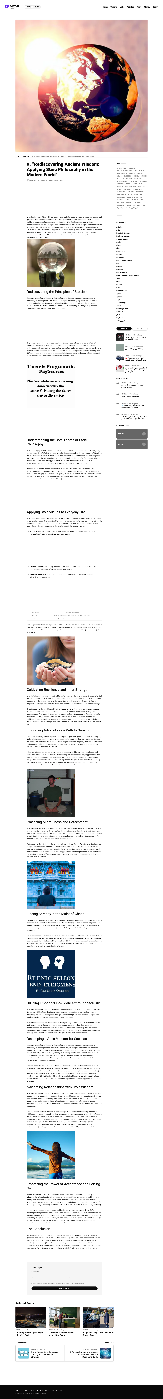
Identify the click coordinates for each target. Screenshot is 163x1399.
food (128, 184)
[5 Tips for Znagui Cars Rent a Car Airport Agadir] (98, 1317)
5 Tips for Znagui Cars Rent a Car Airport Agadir (98, 1334)
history (142, 187)
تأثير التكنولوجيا (134, 208)
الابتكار (144, 205)
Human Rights (121, 272)
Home (17, 156)
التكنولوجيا (119, 318)
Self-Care (138, 195)
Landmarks (138, 189)
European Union (123, 181)
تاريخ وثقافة (120, 321)
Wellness (119, 311)
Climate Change (122, 239)
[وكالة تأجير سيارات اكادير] (120, 347)
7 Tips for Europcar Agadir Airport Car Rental (61, 1334)
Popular (124, 329)
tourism (121, 203)
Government (137, 184)
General (25, 156)
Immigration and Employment (127, 275)
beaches (140, 173)
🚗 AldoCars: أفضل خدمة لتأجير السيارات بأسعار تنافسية (135, 359)
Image (120, 189)
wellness (138, 203)
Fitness (121, 184)
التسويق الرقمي (122, 208)
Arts (118, 230)
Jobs (118, 278)
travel (129, 203)
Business (127, 176)
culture (121, 179)
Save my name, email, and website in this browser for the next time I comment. (59, 1283)
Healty (118, 263)
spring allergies (132, 200)
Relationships (121, 290)
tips (141, 200)
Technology (121, 302)
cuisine (143, 176)
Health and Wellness (124, 260)
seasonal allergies (125, 195)
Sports (119, 296)
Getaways (120, 257)
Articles (119, 227)
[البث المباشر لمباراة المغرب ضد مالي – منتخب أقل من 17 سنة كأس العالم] (120, 368)
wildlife (121, 205)
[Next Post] (105, 1353)
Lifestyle (121, 192)
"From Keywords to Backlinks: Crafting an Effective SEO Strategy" (44, 1355)
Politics (131, 192)
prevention (140, 192)
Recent (140, 329)
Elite (118, 248)
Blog (120, 176)
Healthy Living (131, 187)
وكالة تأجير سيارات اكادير (134, 348)
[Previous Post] (23, 1353)
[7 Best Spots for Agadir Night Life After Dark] (30, 1317)
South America (132, 197)
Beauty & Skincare (123, 233)
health (120, 187)
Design (129, 179)
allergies (132, 168)
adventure (122, 168)
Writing (137, 205)
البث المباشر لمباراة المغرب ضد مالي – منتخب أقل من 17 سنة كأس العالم (136, 370)
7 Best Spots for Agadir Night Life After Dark (29, 1334)
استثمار (118, 314)
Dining (118, 245)
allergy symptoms (125, 171)
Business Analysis (123, 236)
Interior (128, 189)
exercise (135, 181)
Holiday (119, 266)
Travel (118, 305)
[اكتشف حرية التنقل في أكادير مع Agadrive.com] (120, 337)
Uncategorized (122, 308)
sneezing (121, 197)
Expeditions (120, 251)
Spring (120, 200)
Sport (118, 293)
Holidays (119, 269)
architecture (139, 171)
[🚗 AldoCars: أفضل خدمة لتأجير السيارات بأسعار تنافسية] (120, 358)
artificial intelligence (126, 173)
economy (137, 179)
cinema (136, 176)
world (129, 205)
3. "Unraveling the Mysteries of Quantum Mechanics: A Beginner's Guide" (84, 1355)
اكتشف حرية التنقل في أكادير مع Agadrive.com (135, 338)
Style (118, 299)
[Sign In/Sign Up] (155, 22)
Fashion (144, 181)
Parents (119, 287)
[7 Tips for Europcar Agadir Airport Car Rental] (64, 1317)
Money (119, 284)
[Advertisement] (64, 202)
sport (143, 197)
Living (118, 281)
